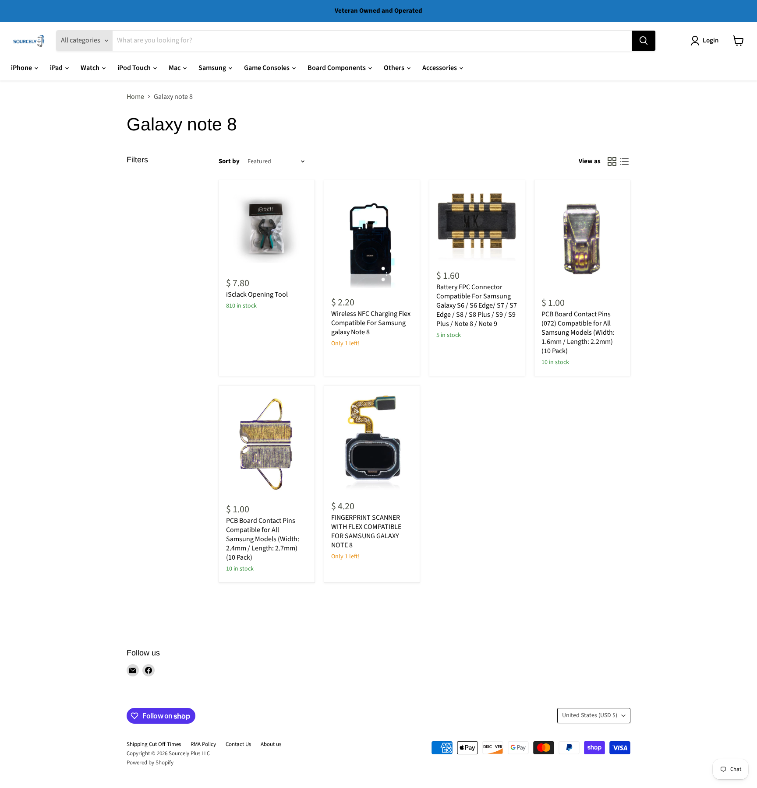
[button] (706, 40)
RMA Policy (203, 744)
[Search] (643, 41)
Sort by (229, 161)
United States (589, 715)
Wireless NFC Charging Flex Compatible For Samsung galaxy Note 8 (370, 323)
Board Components (337, 68)
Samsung (212, 68)
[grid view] (612, 161)
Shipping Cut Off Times (154, 744)
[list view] (624, 161)
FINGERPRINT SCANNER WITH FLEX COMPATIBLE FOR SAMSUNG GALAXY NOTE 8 (366, 531)
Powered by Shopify (150, 763)
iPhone (22, 68)
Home (135, 97)
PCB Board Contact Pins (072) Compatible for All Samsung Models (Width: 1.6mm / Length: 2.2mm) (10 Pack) (578, 332)
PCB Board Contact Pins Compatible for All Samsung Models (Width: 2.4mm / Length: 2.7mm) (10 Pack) (262, 539)
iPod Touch (134, 68)
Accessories (440, 68)
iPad (57, 68)
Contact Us (238, 744)
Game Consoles (267, 68)
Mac (175, 68)
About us (271, 744)
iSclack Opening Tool (257, 294)
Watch (91, 68)
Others (395, 68)
